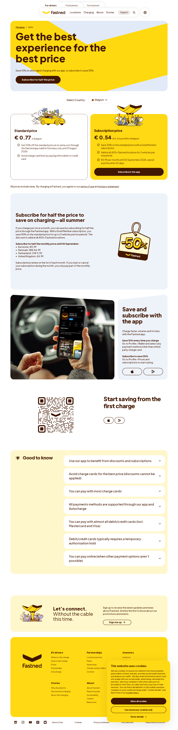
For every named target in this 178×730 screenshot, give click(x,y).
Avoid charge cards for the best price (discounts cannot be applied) (112, 476)
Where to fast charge (60, 657)
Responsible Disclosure (155, 722)
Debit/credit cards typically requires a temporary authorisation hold (105, 541)
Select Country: (75, 100)
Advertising (91, 664)
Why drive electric (58, 688)
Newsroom (91, 702)
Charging (89, 12)
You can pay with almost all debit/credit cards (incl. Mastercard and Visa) (106, 524)
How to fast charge (59, 661)
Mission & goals (93, 691)
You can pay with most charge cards (95, 491)
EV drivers (57, 652)
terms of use (87, 186)
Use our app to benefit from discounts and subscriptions (110, 461)
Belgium (99, 99)
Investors (128, 652)
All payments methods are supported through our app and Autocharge (111, 506)
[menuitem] (75, 12)
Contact (90, 672)
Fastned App (56, 668)
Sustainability (92, 695)
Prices (53, 664)
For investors (93, 5)
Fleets (89, 661)
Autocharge (56, 672)
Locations (75, 12)
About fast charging (59, 695)
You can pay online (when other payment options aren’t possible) (109, 558)
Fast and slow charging (60, 691)
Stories (110, 12)
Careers (90, 698)
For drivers (51, 5)
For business (72, 5)
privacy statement (109, 186)
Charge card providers (96, 668)
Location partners (94, 657)
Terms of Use (57, 722)
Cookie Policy (132, 692)
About (99, 12)
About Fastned (93, 688)
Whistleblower (127, 722)
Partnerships (94, 652)
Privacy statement (101, 722)
